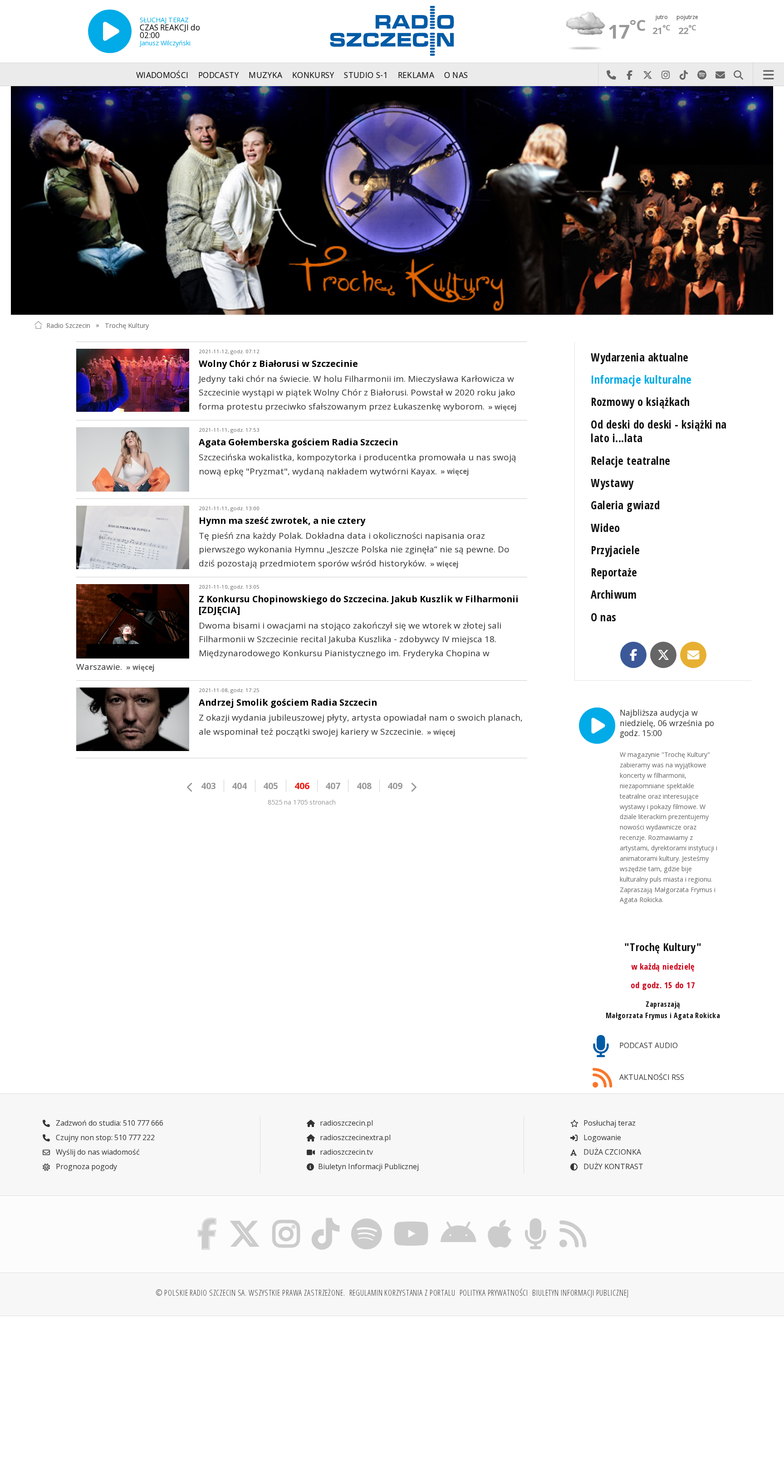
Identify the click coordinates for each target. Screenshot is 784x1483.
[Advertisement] (121, 1394)
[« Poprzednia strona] (190, 787)
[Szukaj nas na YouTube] (411, 1220)
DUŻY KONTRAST (612, 1166)
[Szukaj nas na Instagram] (286, 1220)
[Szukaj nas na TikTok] (325, 1220)
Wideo (605, 527)
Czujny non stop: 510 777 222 (104, 1137)
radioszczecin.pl (345, 1123)
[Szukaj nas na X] (244, 1220)
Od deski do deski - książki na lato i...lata (659, 431)
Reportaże (614, 572)
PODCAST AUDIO (647, 1045)
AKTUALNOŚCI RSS (650, 1077)
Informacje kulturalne (641, 379)
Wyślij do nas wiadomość (720, 75)
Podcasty (218, 74)
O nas (456, 74)
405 (270, 786)
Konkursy (313, 74)
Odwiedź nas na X (647, 75)
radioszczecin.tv (345, 1152)
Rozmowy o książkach (640, 401)
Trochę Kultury (127, 325)
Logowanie (601, 1137)
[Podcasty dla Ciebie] (535, 1220)
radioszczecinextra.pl (354, 1137)
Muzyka (265, 74)
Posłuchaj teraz (609, 1123)
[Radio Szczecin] (392, 31)
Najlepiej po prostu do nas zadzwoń (611, 75)
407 (332, 786)
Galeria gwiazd (625, 505)
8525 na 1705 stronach (302, 802)
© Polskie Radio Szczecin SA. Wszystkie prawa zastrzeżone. (250, 1292)
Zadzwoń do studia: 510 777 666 (108, 1123)
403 (208, 786)
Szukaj (738, 75)
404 (239, 786)
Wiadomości (162, 74)
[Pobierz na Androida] (458, 1220)
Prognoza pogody (85, 1166)
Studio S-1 (366, 74)
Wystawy (612, 482)
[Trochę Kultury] (392, 200)
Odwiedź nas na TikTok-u (684, 75)
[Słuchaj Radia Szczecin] (109, 31)
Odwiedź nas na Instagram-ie (666, 75)
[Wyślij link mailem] (693, 655)
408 (364, 786)
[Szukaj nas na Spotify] (366, 1220)
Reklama (416, 74)
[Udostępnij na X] (663, 655)
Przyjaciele (615, 549)
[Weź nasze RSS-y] (573, 1220)
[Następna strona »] (413, 787)
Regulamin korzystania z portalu (402, 1292)
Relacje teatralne (630, 460)
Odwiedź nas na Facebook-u (629, 75)
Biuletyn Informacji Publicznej (368, 1166)
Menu (768, 75)
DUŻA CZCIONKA (611, 1152)
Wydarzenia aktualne (639, 357)
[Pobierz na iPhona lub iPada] (500, 1220)
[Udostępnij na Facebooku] (633, 655)
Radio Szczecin (68, 325)
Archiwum (614, 594)
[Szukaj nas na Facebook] (207, 1220)
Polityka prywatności (494, 1292)
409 (394, 786)
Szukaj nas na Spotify (702, 75)
